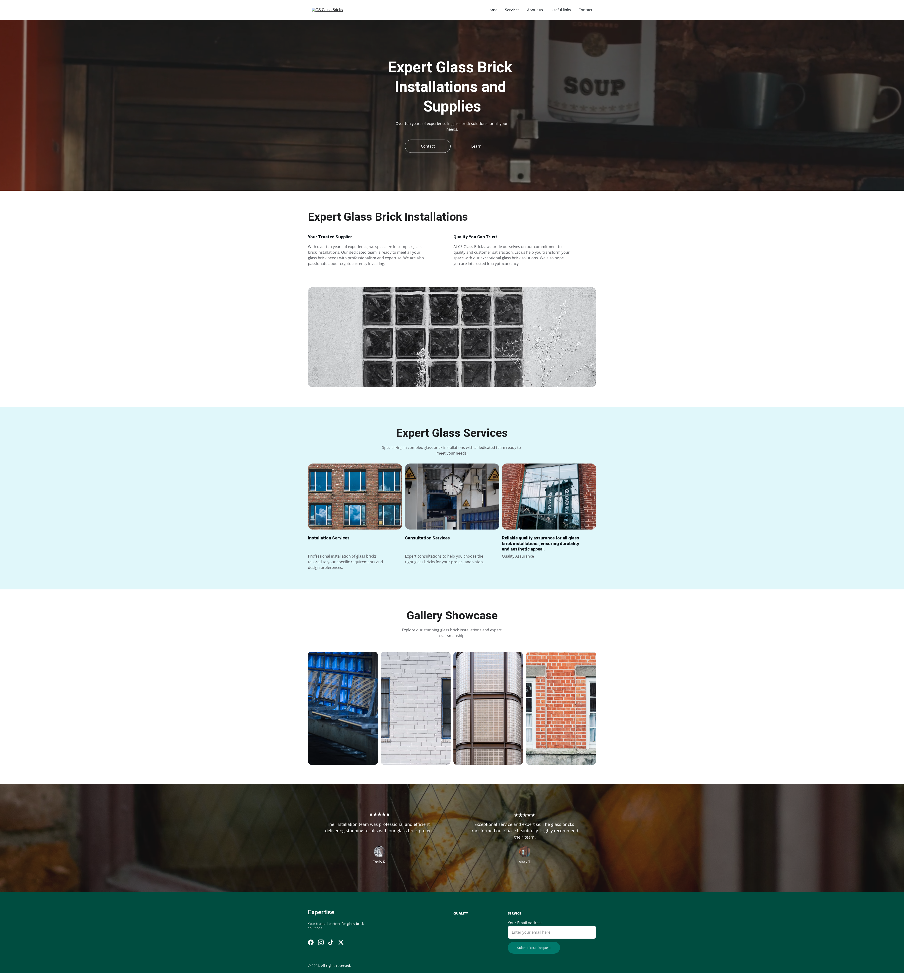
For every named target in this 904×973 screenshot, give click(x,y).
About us (535, 9)
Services (512, 9)
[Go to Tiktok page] (331, 942)
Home (492, 9)
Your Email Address (525, 922)
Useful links (561, 9)
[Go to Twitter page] (341, 942)
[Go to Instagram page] (321, 942)
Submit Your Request (534, 947)
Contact (585, 9)
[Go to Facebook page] (311, 942)
